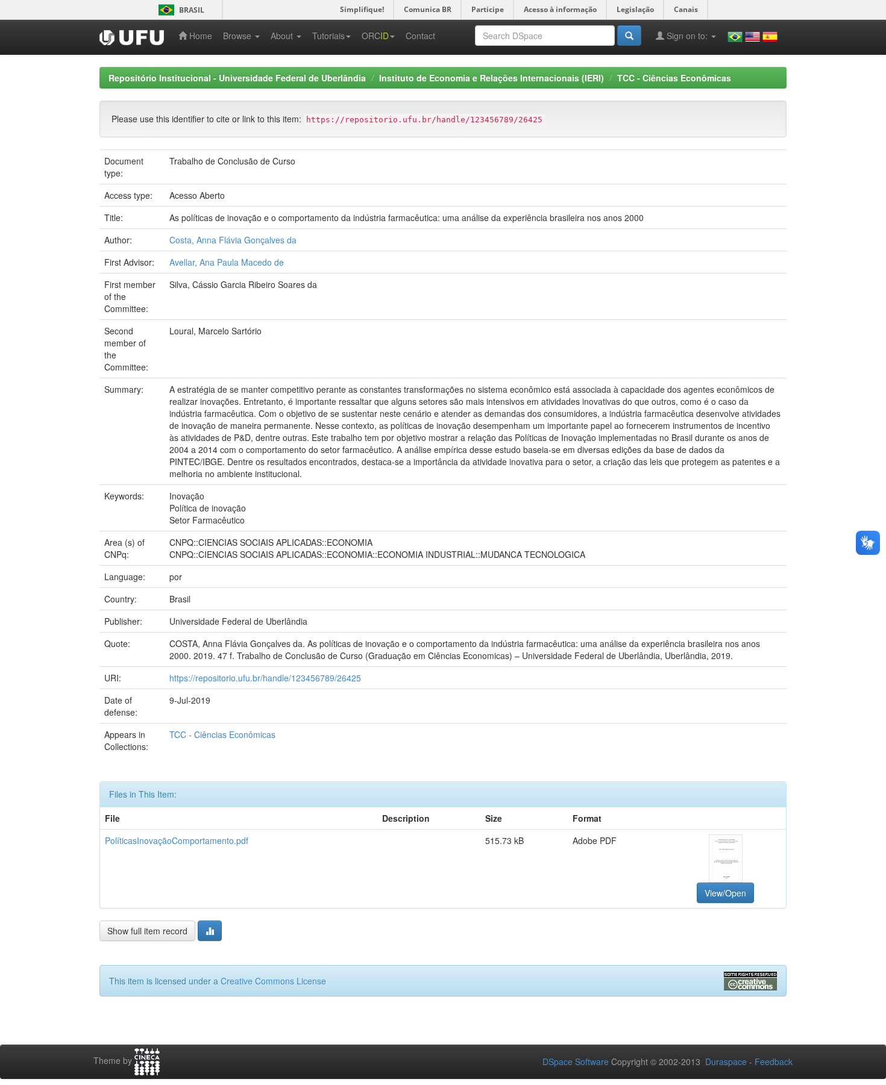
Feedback (774, 1061)
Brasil (179, 10)
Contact (420, 36)
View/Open (725, 893)
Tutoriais (328, 36)
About (283, 36)
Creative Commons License (273, 981)
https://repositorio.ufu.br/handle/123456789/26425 (265, 678)
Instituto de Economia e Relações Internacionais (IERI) (491, 78)
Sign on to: (687, 36)
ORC (375, 36)
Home (199, 36)
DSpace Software (575, 1061)
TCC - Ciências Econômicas (674, 78)
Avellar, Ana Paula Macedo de (226, 262)
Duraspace (726, 1061)
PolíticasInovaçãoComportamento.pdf (176, 840)
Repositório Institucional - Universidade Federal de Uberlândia (237, 78)
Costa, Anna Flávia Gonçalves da (233, 240)
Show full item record (147, 931)
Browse (238, 36)
